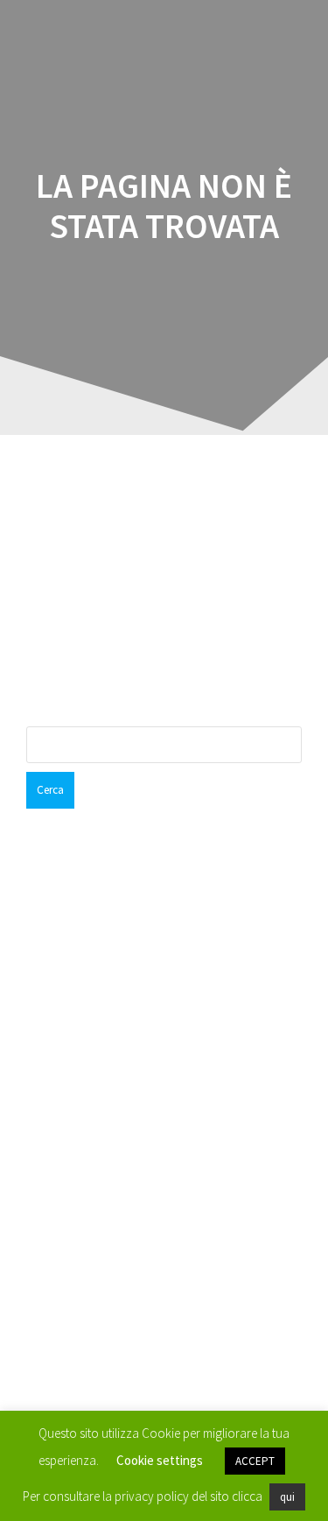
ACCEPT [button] (255, 1461)
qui (287, 1496)
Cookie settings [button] (159, 1460)
